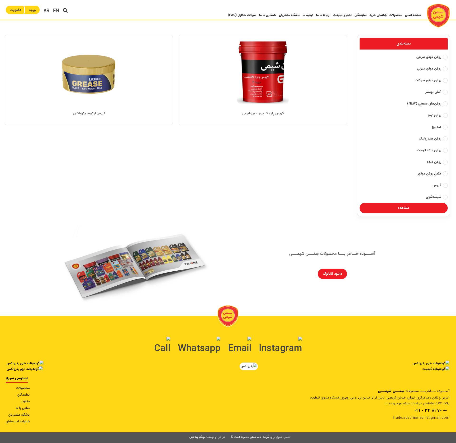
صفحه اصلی (413, 15)
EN (56, 11)
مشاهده (403, 207)
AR (46, 11)
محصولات (396, 15)
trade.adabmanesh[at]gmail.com (421, 417)
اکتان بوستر (433, 92)
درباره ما (308, 15)
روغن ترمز (434, 115)
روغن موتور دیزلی (429, 68)
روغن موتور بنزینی (428, 57)
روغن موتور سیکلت (428, 80)
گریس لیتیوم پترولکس (89, 113)
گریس (436, 185)
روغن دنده (434, 161)
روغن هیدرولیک (430, 138)
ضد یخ (436, 126)
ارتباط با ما (323, 15)
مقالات (25, 401)
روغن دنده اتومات (429, 150)
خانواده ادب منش (18, 421)
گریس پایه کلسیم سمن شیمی (263, 113)
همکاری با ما (267, 15)
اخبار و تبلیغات (342, 15)
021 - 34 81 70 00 (430, 410)
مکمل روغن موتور (429, 173)
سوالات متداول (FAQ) (242, 15)
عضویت (15, 10)
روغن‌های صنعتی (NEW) (424, 103)
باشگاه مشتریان (289, 15)
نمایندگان (360, 15)
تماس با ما (23, 408)
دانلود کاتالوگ (332, 273)
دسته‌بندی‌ (403, 43)
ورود (32, 10)
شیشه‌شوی (433, 196)
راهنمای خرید (378, 15)
